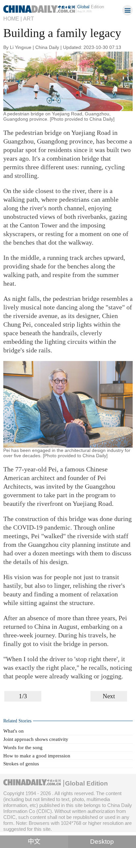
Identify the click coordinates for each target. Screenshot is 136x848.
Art (28, 18)
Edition (90, 6)
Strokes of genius (21, 763)
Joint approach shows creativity (35, 739)
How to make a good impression (36, 755)
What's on (13, 731)
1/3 (23, 696)
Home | (12, 18)
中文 (34, 841)
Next (109, 696)
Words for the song (23, 747)
